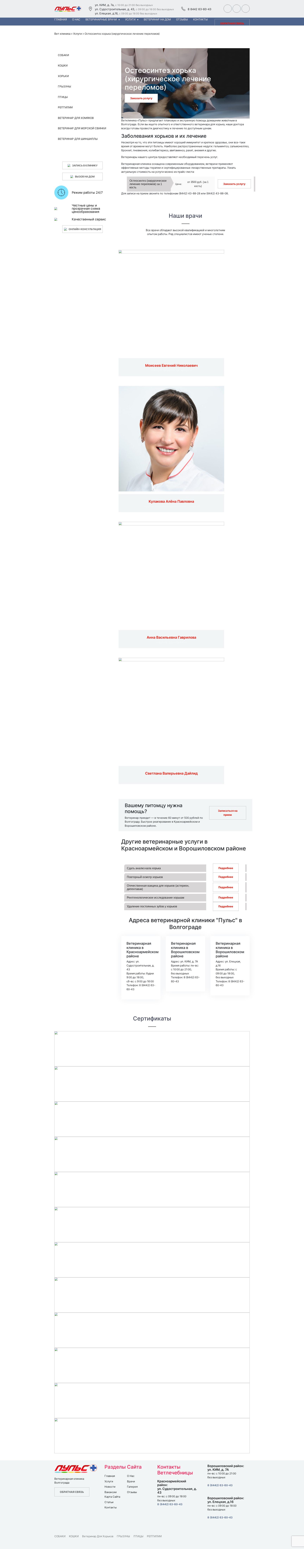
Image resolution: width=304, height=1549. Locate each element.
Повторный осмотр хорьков (145, 877)
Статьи (108, 1502)
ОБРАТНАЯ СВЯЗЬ (232, 23)
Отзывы (182, 19)
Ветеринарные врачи (101, 19)
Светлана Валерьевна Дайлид (171, 773)
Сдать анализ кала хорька (144, 868)
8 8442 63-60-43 (199, 9)
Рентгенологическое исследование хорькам (155, 897)
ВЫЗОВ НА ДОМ (85, 176)
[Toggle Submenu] (104, 55)
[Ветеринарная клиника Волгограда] (68, 9)
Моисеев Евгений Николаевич (171, 365)
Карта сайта (112, 1496)
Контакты (200, 19)
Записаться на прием (228, 812)
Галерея (132, 1486)
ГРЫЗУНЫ (123, 1536)
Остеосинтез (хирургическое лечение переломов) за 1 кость (148, 184)
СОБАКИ (59, 1536)
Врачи (131, 1481)
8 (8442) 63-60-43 (169, 1504)
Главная (60, 19)
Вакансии (110, 1492)
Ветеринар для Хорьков (97, 1536)
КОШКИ (74, 1536)
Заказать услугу (141, 98)
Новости (109, 1486)
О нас (76, 19)
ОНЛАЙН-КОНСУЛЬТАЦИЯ (85, 229)
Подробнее (225, 868)
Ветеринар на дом (157, 19)
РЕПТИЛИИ (154, 1536)
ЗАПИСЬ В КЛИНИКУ (84, 165)
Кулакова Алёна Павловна (171, 501)
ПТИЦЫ (138, 1536)
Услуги (130, 19)
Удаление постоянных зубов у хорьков (152, 906)
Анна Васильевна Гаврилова (171, 637)
